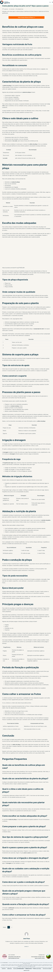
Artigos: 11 (26, 946)
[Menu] (52, 2)
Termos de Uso (28, 968)
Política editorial (37, 968)
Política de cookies (47, 968)
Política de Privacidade (18, 968)
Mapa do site (26, 970)
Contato (4, 968)
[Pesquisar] (50, 2)
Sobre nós (9, 968)
